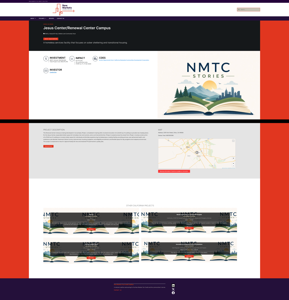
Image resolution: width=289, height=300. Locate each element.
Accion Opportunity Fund (106, 60)
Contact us (117, 290)
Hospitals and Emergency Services (202, 218)
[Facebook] (173, 293)
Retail (91, 218)
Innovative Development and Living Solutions (189, 244)
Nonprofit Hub (53, 33)
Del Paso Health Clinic (91, 244)
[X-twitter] (173, 289)
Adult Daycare (175, 247)
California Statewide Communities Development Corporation (131, 60)
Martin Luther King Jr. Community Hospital (189, 214)
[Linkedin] (173, 285)
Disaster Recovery (183, 218)
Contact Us (60, 18)
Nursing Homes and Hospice (199, 247)
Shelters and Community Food (67, 33)
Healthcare (191, 218)
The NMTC (42, 18)
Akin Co (91, 214)
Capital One (53, 72)
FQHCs (47, 33)
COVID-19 (175, 218)
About (32, 18)
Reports (51, 18)
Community (170, 218)
